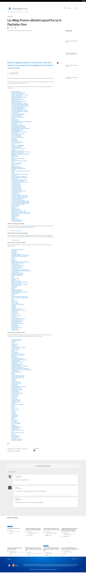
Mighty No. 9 (14, 250)
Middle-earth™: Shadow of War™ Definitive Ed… (21, 154)
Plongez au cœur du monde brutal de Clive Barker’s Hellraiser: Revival (14, 548)
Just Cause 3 (14, 314)
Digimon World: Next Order (17, 122)
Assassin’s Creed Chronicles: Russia (18, 377)
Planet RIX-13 (14, 421)
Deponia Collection (15, 119)
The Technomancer (15, 348)
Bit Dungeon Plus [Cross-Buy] (17, 388)
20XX (13, 259)
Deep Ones (14, 412)
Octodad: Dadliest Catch (16, 382)
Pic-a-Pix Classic (15, 396)
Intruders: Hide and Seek (16, 147)
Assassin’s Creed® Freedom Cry (17, 93)
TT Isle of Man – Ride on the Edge (18, 204)
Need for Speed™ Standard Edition (18, 323)
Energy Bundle (14, 414)
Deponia (13, 118)
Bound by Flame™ (15, 346)
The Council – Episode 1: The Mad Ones (19, 347)
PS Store (17, 11)
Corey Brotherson (12, 551)
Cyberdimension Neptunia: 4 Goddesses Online (20, 269)
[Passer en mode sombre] (64, 8)
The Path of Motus (15, 303)
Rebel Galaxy (14, 252)
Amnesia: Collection (15, 349)
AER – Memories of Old (16, 91)
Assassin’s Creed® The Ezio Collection (18, 92)
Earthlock (13, 306)
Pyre (12, 298)
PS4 (14, 11)
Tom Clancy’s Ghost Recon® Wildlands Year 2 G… (20, 203)
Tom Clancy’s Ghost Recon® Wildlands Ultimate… (21, 202)
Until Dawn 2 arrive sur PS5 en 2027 (13, 528)
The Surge (14, 294)
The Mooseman (14, 311)
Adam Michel (29, 531)
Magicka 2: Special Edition (16, 285)
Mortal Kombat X (15, 155)
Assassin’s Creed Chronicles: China (18, 375)
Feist (13, 342)
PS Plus (21, 11)
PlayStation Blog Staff (14, 72)
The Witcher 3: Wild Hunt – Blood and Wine (20, 195)
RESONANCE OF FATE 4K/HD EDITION (19, 168)
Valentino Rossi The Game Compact (18, 354)
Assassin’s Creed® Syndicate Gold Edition (19, 96)
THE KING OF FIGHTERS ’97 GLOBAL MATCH (20, 366)
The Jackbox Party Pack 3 (16, 185)
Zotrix (13, 433)
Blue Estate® (14, 345)
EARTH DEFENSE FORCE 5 (16, 130)
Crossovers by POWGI (16, 392)
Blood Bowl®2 (14, 260)
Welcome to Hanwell (15, 317)
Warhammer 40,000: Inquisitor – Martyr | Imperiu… (21, 213)
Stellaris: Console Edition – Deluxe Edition (19, 176)
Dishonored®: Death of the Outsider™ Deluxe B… (21, 128)
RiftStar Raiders (15, 324)
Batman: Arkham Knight (16, 100)
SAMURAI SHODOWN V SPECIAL (17, 364)
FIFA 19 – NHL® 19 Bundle (16, 135)
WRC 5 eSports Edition (16, 215)
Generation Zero (15, 139)
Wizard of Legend (15, 214)
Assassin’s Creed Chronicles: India (18, 376)
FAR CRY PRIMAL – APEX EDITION (18, 133)
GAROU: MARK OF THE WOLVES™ (18, 361)
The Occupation (15, 193)
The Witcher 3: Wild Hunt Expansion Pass (19, 197)
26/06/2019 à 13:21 (18, 488)
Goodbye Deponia (15, 140)
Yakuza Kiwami (14, 251)
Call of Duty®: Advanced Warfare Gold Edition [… (20, 104)
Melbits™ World (15, 302)
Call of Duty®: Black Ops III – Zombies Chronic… (20, 105)
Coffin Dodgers (14, 378)
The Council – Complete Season (17, 267)
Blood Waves (14, 307)
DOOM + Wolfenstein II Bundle (17, 129)
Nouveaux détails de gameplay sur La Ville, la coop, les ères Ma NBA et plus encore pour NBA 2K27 (33, 549)
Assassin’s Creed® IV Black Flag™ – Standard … (20, 94)
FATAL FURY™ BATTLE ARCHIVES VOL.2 (19, 359)
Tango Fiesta (14, 406)
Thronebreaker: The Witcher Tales (18, 199)
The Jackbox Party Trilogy (16, 189)
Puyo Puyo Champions (16, 164)
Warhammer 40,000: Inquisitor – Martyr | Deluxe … (21, 212)
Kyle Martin (29, 552)
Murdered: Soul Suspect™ (16, 427)
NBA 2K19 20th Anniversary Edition (18, 158)
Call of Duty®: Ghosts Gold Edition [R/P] (19, 108)
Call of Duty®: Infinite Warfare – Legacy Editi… (20, 111)
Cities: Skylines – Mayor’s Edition (18, 113)
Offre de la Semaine (17, 451)
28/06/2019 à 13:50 (18, 499)
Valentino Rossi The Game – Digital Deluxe (19, 296)
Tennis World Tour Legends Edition (18, 180)
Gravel (13, 277)
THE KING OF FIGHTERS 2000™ (17, 367)
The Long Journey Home (16, 192)
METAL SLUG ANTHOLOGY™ (17, 327)
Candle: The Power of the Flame (17, 404)
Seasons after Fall (15, 264)
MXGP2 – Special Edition (16, 280)
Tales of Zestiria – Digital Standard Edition (19, 179)
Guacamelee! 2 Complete (16, 253)
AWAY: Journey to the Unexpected (18, 99)
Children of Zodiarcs (15, 313)
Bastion (13, 373)
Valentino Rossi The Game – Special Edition (19, 284)
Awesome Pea (14, 411)
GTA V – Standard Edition (26, 235)
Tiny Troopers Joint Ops (16, 436)
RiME (13, 295)
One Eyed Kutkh (15, 420)
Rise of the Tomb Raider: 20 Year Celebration (20, 297)
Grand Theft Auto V (15, 240)
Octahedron (14, 316)
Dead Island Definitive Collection (18, 249)
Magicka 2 (13, 356)
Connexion (68, 8)
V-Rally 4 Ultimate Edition (16, 209)
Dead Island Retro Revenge (17, 339)
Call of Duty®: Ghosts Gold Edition (18, 107)
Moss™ (13, 157)
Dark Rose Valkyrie (15, 271)
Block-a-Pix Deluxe (15, 390)
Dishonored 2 (14, 123)
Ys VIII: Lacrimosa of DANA (16, 221)
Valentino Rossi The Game (16, 283)
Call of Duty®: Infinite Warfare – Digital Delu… (20, 110)
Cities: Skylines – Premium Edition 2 (18, 114)
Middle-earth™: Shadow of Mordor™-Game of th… (21, 151)
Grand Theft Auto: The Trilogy (17, 141)
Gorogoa (13, 288)
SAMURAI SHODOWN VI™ (16, 365)
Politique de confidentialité (44, 569)
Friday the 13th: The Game (16, 383)
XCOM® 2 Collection (15, 218)
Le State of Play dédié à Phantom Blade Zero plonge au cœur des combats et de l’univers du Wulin (51, 549)
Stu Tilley (11, 530)
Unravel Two (14, 258)
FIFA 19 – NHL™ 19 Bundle (16, 136)
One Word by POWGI (15, 395)
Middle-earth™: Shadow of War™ (18, 152)
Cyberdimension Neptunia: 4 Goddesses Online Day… (21, 270)
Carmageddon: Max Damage (17, 371)
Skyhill (13, 173)
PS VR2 (11, 11)
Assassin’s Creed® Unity (16, 98)
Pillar (13, 407)
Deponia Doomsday (15, 120)
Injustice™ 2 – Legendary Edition (18, 145)
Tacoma (13, 300)
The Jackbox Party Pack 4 (16, 186)
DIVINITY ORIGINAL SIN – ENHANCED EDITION (20, 261)
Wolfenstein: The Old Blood (17, 440)
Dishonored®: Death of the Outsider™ (19, 127)
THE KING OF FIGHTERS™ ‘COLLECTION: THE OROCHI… (22, 369)
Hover (13, 143)
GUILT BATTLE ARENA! (16, 387)
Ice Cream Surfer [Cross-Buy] (17, 389)
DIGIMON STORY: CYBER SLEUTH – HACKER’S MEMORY (22, 121)
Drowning (13, 413)
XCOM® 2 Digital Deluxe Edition (17, 220)
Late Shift (13, 380)
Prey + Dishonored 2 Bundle (17, 163)
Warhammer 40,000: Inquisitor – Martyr (19, 211)
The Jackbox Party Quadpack (17, 188)
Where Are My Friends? (16, 426)
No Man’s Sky (14, 159)
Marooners (14, 403)
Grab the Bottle (15, 416)
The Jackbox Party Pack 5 (16, 187)
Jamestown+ (14, 341)
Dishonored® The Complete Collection (19, 126)
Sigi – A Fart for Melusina (16, 423)
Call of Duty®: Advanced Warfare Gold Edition (20, 103)
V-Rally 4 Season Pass (15, 208)
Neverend (13, 417)
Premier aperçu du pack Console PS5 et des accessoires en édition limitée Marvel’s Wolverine (51, 529)
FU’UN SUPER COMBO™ (16, 360)
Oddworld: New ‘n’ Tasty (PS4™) (17, 355)
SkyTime (13, 424)
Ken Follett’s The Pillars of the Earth (18, 148)
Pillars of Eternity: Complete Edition (18, 318)
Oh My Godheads (15, 428)
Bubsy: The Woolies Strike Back (17, 321)
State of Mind (14, 175)
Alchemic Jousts (15, 402)
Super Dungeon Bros (15, 325)
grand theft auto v (18, 448)
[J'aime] (11, 533)
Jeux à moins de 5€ (10, 451)
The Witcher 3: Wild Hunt (16, 194)
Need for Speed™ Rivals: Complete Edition (19, 256)
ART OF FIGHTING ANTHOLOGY (17, 358)
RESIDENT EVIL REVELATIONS (17, 167)
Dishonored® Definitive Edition (17, 124)
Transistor (13, 374)
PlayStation (19, 8)
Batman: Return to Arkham (17, 102)
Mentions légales (53, 569)
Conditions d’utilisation (33, 569)
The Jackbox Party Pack (16, 183)
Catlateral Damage (15, 343)
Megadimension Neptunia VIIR (17, 275)
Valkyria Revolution (15, 206)
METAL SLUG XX (15, 328)
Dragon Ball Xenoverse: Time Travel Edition (19, 292)
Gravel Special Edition (16, 278)
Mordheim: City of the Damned (17, 262)
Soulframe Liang (48, 552)
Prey (12, 161)
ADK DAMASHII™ (15, 357)
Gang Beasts (14, 138)
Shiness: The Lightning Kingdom (18, 265)
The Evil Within (14, 437)
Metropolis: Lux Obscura (16, 308)
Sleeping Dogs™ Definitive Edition (18, 430)
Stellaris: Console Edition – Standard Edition (20, 177)
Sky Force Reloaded (15, 352)
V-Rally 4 (13, 207)
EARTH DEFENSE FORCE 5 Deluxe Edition (19, 131)
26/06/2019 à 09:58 (18, 477)
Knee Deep (14, 379)
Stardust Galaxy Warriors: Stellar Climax (19, 386)
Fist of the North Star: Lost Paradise (18, 137)
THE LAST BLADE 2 (15, 370)
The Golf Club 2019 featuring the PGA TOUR (20, 182)
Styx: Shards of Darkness (16, 266)
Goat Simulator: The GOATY (17, 320)
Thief (13, 431)
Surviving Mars (14, 286)
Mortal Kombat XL (15, 156)
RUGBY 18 (13, 169)
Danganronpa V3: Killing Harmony (18, 117)
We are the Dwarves (15, 435)
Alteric (13, 409)
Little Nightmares (15, 384)
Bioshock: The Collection (11, 448)
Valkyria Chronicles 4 (15, 205)
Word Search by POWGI (16, 399)
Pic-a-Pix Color (14, 397)
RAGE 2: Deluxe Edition (16, 166)
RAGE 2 (13, 165)
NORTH (13, 418)
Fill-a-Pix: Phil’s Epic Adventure (17, 393)
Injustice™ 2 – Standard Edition (17, 146)
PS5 (9, 11)
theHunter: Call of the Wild (17, 198)
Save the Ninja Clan (15, 422)
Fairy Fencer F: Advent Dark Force (18, 272)
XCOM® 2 (13, 217)
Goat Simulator (14, 385)
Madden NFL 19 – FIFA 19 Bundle (17, 150)
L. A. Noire (13, 149)
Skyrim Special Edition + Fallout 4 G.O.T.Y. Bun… (20, 174)
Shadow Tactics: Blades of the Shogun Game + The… (21, 170)
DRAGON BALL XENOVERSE (17, 290)
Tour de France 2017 (15, 268)
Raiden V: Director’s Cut (16, 322)
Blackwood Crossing (15, 330)
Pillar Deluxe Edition (15, 408)
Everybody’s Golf (15, 132)
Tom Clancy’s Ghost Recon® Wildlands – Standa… (21, 201)
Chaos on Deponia (15, 112)
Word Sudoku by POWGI (16, 401)
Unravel (13, 257)
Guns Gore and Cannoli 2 (16, 142)
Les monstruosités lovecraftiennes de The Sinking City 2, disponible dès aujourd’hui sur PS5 (69, 548)
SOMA (13, 350)
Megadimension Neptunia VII (17, 274)
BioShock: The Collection (32, 225)
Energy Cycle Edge (15, 415)
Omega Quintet (14, 351)
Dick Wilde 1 (14, 305)
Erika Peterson (47, 531)
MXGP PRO (14, 279)
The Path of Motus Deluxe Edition (18, 304)
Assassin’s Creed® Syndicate (17, 95)
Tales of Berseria (15, 178)
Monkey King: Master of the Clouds (18, 432)
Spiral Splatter (14, 425)
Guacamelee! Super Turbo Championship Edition (20, 255)
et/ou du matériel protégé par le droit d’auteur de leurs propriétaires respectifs (53, 565)
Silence (13, 171)
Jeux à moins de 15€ (24, 448)
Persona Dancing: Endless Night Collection (19, 160)
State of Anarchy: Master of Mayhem (18, 309)
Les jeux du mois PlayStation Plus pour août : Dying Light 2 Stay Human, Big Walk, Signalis (33, 529)
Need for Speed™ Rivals (16, 340)
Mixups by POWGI (15, 394)
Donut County (14, 287)
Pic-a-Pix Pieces (15, 398)
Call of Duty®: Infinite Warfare (17, 109)
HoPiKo (13, 405)
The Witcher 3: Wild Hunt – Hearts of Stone (20, 196)
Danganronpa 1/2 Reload (16, 116)
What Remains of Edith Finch (17, 289)
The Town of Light (15, 326)
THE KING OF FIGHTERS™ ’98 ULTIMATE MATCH (20, 368)
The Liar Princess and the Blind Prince (19, 190)
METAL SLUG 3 (14, 362)
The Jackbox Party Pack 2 (16, 184)
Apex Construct (15, 299)
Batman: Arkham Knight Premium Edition (19, 101)
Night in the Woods (15, 293)
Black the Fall (14, 312)
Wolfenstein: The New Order (17, 439)
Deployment (14, 434)
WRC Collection (14, 216)
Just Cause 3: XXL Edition (16, 315)
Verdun (13, 276)
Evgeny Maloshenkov (67, 551)
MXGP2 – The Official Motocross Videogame (20, 281)
